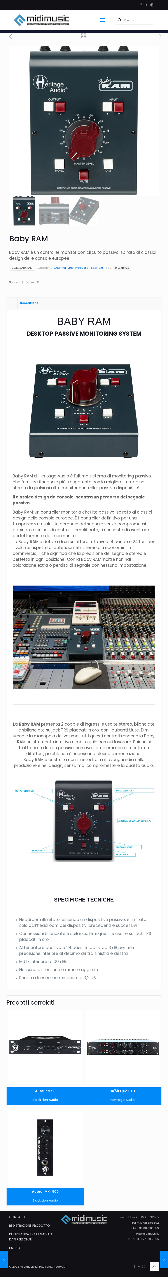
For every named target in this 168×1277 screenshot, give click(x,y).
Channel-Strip (64, 268)
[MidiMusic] (42, 20)
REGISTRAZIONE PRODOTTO (29, 1225)
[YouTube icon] (146, 5)
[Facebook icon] (141, 5)
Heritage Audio (122, 1099)
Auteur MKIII (45, 1091)
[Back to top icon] (154, 1266)
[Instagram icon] (152, 5)
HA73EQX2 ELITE (122, 1091)
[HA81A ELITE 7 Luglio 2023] (4, 1259)
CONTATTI (17, 1217)
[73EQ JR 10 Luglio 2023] (164, 1259)
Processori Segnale (89, 268)
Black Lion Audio (45, 1099)
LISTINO (14, 1248)
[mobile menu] (102, 20)
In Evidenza (122, 268)
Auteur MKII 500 (45, 1191)
